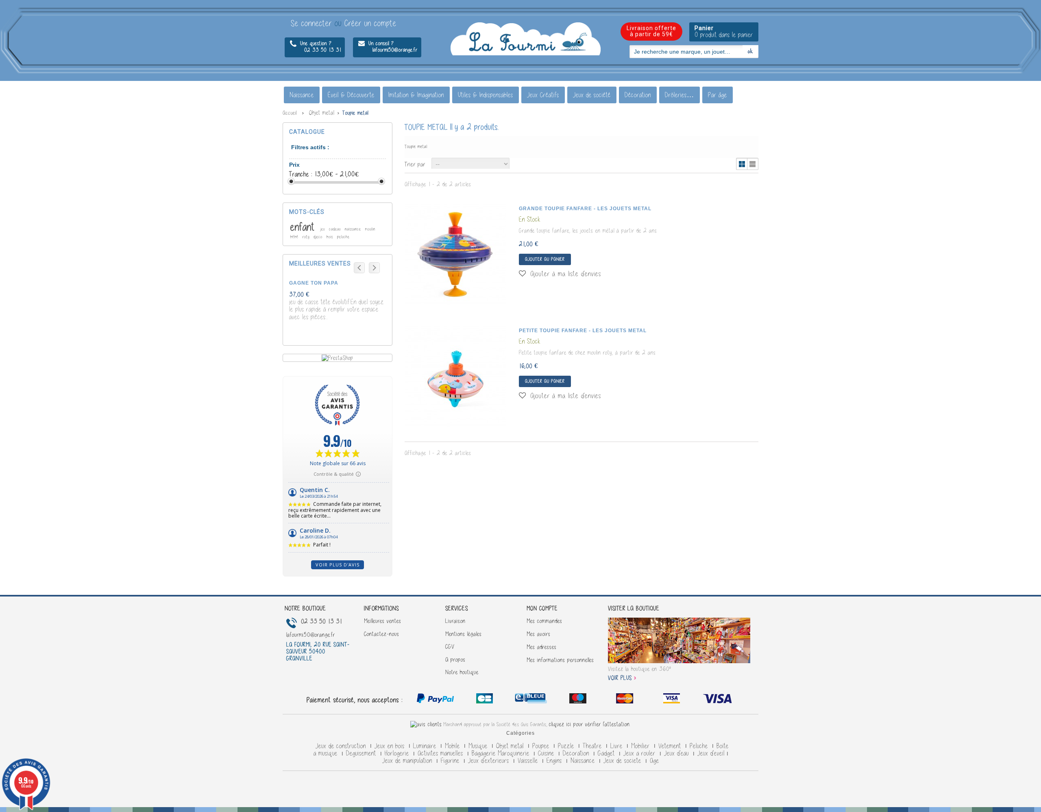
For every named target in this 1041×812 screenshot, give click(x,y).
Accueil (290, 113)
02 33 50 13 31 (315, 50)
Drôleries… (679, 95)
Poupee (541, 746)
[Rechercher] (750, 51)
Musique (479, 746)
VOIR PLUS (620, 678)
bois (331, 237)
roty (307, 237)
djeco (319, 237)
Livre (617, 746)
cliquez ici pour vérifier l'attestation (589, 724)
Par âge (717, 95)
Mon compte (542, 608)
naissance (354, 229)
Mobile (453, 746)
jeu (323, 229)
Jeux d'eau (677, 753)
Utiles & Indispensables (485, 95)
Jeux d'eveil (711, 753)
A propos (455, 659)
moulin (370, 229)
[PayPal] (435, 700)
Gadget (607, 753)
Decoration (577, 753)
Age (654, 760)
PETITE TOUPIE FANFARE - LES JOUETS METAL (583, 330)
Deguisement (362, 753)
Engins (555, 760)
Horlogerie (398, 753)
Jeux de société (592, 95)
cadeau (335, 229)
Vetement (670, 746)
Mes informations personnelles (560, 660)
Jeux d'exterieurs (489, 760)
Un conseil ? (380, 43)
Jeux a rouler (640, 753)
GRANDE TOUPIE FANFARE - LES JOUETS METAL (585, 208)
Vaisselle (529, 760)
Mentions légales (463, 634)
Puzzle (567, 746)
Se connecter (313, 23)
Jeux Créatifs (543, 95)
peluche (343, 237)
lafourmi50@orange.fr (388, 50)
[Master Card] (532, 700)
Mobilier (641, 746)
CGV (450, 646)
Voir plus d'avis (337, 565)
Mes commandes (544, 621)
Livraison (455, 621)
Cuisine (547, 753)
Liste (752, 164)
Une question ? (315, 43)
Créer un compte (370, 23)
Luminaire (425, 746)
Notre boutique (462, 672)
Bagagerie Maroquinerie (501, 753)
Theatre (593, 746)
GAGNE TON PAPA (313, 283)
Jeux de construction (342, 746)
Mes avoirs (539, 634)
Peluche (700, 746)
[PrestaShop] (337, 357)
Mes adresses (542, 647)
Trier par (415, 164)
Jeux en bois (391, 746)
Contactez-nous (381, 634)
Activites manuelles (441, 753)
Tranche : (301, 174)
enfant (304, 227)
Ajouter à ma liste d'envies (564, 274)
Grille (742, 164)
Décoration (638, 95)
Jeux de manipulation (408, 760)
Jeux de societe (623, 760)
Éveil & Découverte (351, 95)
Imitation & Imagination (416, 95)
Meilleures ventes (382, 621)
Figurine (451, 760)
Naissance (302, 95)
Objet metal (511, 746)
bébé (295, 237)
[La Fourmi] (526, 39)
